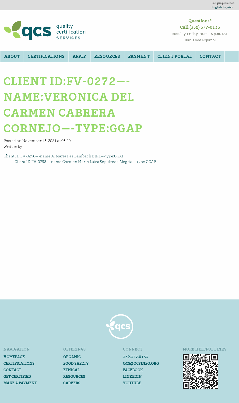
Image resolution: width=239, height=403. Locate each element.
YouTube (132, 383)
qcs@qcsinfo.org (141, 363)
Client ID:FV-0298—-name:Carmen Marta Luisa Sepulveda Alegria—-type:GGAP (85, 161)
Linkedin (132, 376)
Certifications (46, 56)
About (12, 56)
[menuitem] (12, 56)
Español (227, 7)
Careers (71, 383)
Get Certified (17, 376)
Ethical (71, 370)
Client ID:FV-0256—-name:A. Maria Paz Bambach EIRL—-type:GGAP (64, 156)
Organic (72, 356)
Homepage (14, 356)
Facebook (133, 370)
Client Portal (175, 56)
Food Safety (76, 363)
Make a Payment (20, 383)
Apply (79, 56)
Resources (107, 56)
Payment (139, 56)
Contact (210, 56)
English (216, 7)
